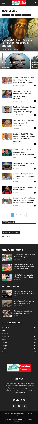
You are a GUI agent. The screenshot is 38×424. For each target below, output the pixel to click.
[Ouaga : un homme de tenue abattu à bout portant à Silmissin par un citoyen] (7, 313)
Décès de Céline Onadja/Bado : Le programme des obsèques (24, 122)
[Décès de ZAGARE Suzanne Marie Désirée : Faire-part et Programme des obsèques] (7, 80)
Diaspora (6, 414)
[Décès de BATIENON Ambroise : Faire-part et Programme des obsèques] (19, 34)
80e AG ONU (6, 15)
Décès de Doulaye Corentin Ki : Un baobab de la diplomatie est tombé (24, 176)
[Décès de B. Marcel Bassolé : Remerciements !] (7, 166)
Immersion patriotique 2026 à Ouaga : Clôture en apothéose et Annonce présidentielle (24, 267)
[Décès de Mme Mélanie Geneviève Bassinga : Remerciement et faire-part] (7, 152)
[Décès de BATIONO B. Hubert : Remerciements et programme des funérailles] (15, 63)
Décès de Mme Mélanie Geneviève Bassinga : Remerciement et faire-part (23, 152)
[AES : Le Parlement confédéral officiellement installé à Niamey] (7, 277)
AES (13, 15)
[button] (3, 3)
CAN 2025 (25, 15)
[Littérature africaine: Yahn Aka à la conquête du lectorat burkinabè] (7, 293)
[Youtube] (24, 406)
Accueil (4, 8)
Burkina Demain (6, 49)
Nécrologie (29, 414)
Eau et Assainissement (17, 414)
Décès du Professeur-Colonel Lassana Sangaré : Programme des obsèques (24, 109)
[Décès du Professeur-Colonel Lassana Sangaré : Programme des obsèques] (7, 109)
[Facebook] (14, 406)
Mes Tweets (6, 237)
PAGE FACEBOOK (8, 222)
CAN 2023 (18, 15)
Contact (19, 416)
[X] (19, 406)
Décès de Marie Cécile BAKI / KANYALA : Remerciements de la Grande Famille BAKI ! (24, 200)
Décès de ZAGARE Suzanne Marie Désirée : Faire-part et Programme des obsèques (23, 80)
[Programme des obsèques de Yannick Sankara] (7, 190)
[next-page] (25, 215)
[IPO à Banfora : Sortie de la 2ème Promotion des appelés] (7, 257)
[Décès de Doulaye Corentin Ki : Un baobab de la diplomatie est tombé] (7, 176)
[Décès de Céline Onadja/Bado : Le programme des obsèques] (7, 123)
